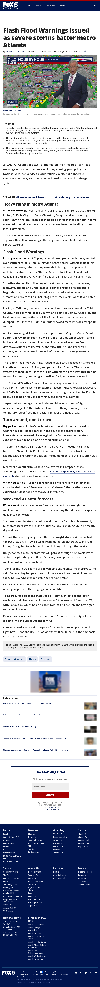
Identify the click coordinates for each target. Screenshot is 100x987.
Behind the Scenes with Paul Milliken (11, 891)
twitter (86, 973)
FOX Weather (33, 852)
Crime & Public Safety (12, 837)
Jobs (30, 893)
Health (6, 849)
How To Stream (35, 872)
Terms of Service (51, 809)
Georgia (45, 659)
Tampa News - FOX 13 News (11, 922)
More (62, 5)
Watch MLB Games (36, 933)
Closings (31, 834)
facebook (81, 973)
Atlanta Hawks (84, 840)
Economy (82, 875)
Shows (7, 868)
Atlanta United (84, 843)
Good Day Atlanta (59, 832)
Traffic (31, 849)
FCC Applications (35, 902)
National (6, 840)
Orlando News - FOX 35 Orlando (11, 928)
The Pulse (7, 875)
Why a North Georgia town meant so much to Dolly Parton (27, 703)
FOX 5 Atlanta (33, 51)
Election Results (59, 878)
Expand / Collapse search (95, 6)
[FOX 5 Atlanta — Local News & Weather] (11, 5)
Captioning (32, 905)
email (96, 973)
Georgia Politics (59, 875)
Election (58, 868)
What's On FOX (9, 908)
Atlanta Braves (84, 834)
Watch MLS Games (36, 959)
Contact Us (33, 884)
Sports (82, 830)
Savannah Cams (35, 840)
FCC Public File (34, 899)
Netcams (32, 837)
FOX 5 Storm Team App (36, 844)
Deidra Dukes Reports (12, 896)
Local (5, 834)
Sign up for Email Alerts (35, 888)
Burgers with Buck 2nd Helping (10, 900)
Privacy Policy (53, 807)
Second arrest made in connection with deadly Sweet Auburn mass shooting (34, 738)
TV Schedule (8, 911)
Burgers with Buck (60, 837)
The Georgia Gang (10, 884)
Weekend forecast (12, 110)
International (8, 843)
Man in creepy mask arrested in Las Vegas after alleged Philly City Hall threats (35, 750)
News (32, 659)
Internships (32, 896)
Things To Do (59, 853)
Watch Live (7, 905)
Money (82, 868)
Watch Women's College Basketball (36, 951)
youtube (76, 973)
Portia (5, 881)
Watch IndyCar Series (37, 942)
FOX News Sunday (11, 861)
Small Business (84, 884)
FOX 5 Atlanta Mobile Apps (12, 857)
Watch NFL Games (36, 924)
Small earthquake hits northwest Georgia (20, 726)
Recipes (56, 849)
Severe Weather (45, 51)
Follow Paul (58, 843)
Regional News (12, 917)
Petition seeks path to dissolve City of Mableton (22, 715)
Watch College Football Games (35, 929)
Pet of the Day (59, 846)
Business (82, 878)
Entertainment (9, 853)
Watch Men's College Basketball (37, 946)
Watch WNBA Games (37, 956)
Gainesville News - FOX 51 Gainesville (11, 933)
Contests (32, 878)
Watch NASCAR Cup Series (36, 937)
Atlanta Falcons (84, 837)
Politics (6, 846)
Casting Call (58, 840)
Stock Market (83, 881)
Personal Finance (85, 872)
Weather (33, 830)
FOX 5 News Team (36, 881)
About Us (33, 868)
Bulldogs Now (9, 887)
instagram (91, 973)
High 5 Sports (83, 846)
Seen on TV (33, 875)
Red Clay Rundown (11, 878)
